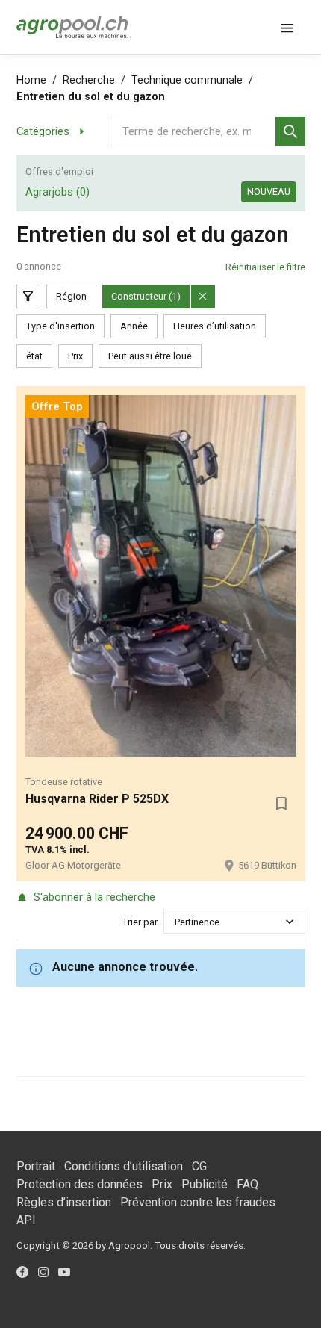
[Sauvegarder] (281, 804)
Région (71, 296)
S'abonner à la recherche (94, 897)
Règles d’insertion (63, 1202)
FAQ (247, 1184)
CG (199, 1166)
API (26, 1220)
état (34, 356)
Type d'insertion (60, 326)
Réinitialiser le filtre (265, 267)
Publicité (204, 1184)
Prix (75, 356)
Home (31, 80)
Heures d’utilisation (214, 326)
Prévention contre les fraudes (197, 1202)
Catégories (42, 131)
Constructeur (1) (146, 296)
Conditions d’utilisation (123, 1166)
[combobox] (176, 922)
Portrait (35, 1166)
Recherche (89, 80)
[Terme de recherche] (290, 131)
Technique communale (187, 80)
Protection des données (79, 1184)
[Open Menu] (287, 27)
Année (134, 326)
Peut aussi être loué (150, 356)
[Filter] (28, 296)
